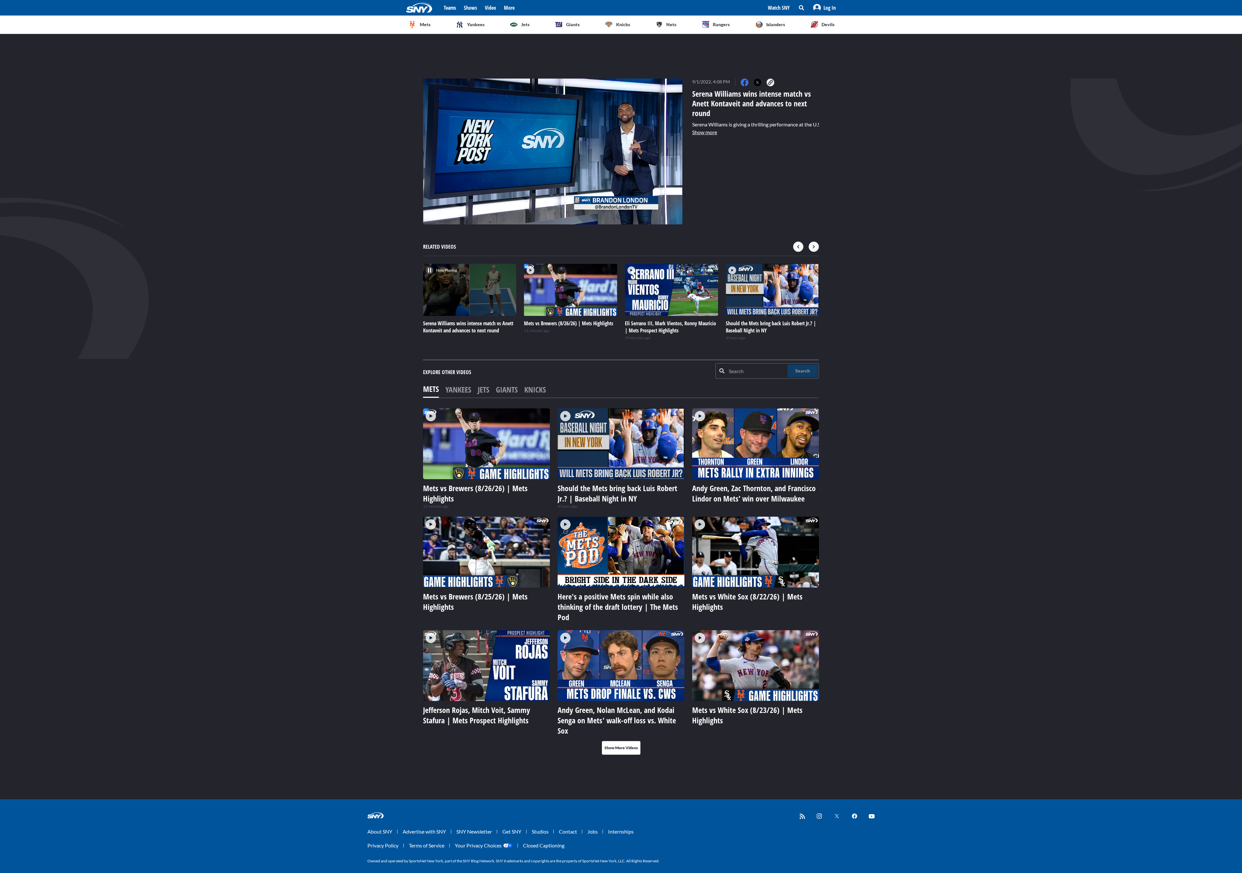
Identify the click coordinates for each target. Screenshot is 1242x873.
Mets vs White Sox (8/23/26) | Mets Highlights (747, 715)
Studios (540, 831)
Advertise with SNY (424, 831)
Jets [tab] (483, 389)
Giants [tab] (507, 389)
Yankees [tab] (458, 389)
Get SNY (511, 831)
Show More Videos (621, 747)
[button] (824, 8)
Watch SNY (779, 7)
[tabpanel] (621, 581)
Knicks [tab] (535, 389)
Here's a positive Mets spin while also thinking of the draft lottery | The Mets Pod (618, 606)
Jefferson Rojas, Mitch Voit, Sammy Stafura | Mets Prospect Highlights (476, 715)
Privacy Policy (382, 845)
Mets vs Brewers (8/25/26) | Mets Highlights (475, 601)
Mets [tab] (431, 388)
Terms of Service (426, 845)
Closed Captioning (543, 845)
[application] (552, 151)
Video (490, 7)
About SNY (379, 831)
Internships (621, 831)
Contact (568, 831)
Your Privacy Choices (478, 845)
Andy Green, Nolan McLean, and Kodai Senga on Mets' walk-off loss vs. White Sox (617, 720)
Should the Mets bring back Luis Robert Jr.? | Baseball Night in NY (617, 493)
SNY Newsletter (474, 831)
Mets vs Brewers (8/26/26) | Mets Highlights (475, 493)
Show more (704, 132)
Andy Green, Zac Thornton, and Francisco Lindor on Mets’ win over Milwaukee (754, 493)
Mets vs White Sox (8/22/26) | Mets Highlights (747, 601)
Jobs (592, 831)
